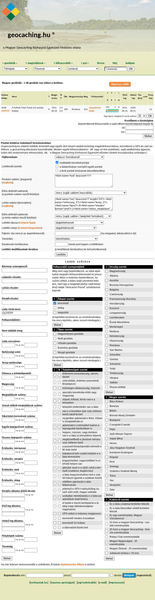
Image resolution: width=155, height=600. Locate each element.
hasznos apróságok (62, 582)
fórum (100, 63)
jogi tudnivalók (86, 582)
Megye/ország (76, 96)
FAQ (115, 63)
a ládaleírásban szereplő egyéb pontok (81, 166)
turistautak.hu (38, 582)
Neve (14, 96)
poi (85, 63)
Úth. (66, 96)
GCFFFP (5, 111)
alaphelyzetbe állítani (72, 564)
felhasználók (63, 63)
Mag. (86, 96)
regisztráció (144, 575)
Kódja (4, 98)
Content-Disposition (30, 228)
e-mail (102, 582)
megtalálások (35, 63)
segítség (8, 182)
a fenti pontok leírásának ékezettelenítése (82, 170)
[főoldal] (11, 12)
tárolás (118, 575)
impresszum (116, 582)
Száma (4, 95)
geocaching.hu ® (32, 35)
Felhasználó (97, 96)
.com (145, 96)
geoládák (9, 63)
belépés (130, 63)
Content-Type (27, 222)
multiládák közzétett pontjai (74, 162)
